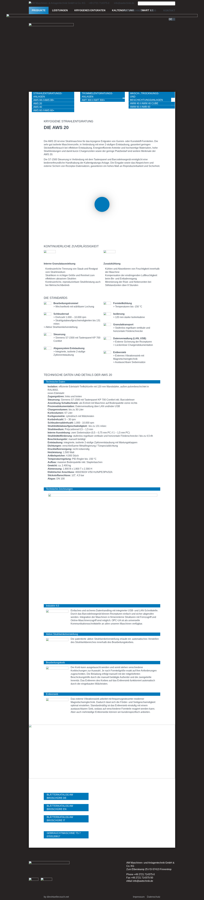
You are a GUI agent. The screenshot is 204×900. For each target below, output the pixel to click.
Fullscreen (49, 177)
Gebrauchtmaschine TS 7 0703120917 (64, 835)
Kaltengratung (123, 10)
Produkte (39, 10)
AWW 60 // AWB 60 (140, 107)
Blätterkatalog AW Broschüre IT (60, 819)
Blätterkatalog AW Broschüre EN (60, 807)
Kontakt (169, 10)
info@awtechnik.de (143, 881)
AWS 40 (37, 107)
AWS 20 (37, 103)
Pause (102, 204)
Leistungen (60, 10)
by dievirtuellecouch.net (56, 897)
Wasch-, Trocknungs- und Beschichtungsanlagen (146, 96)
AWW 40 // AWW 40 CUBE (144, 103)
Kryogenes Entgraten (89, 10)
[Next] (167, 753)
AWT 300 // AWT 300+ (93, 100)
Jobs (153, 10)
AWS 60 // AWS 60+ (43, 110)
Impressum (139, 897)
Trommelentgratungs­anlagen (97, 95)
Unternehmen (132, 10)
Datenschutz (153, 897)
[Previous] (37, 753)
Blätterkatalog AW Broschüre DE (60, 796)
